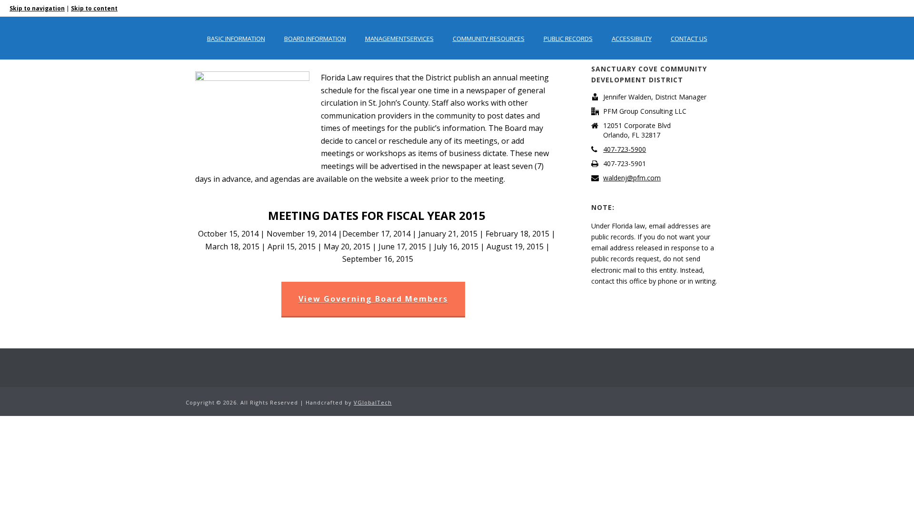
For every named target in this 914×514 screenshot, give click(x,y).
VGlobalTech (373, 402)
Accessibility (632, 38)
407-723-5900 (624, 149)
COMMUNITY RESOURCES (489, 38)
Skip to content (94, 8)
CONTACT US (689, 38)
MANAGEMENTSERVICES (399, 38)
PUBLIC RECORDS (568, 38)
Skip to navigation (37, 8)
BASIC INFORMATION (236, 38)
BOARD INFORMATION (315, 38)
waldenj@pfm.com (632, 178)
